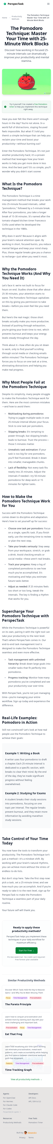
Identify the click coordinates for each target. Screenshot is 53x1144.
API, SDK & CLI (35, 1101)
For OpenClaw (9, 1098)
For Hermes (8, 1101)
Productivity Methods (17, 17)
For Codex (7, 1108)
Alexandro (32, 1132)
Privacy (22, 1137)
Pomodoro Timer (36, 1122)
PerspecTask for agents (11, 1112)
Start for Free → (26, 950)
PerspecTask (16, 4)
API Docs (32, 1098)
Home (4, 17)
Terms (31, 1137)
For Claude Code (10, 1105)
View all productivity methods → (26, 1079)
